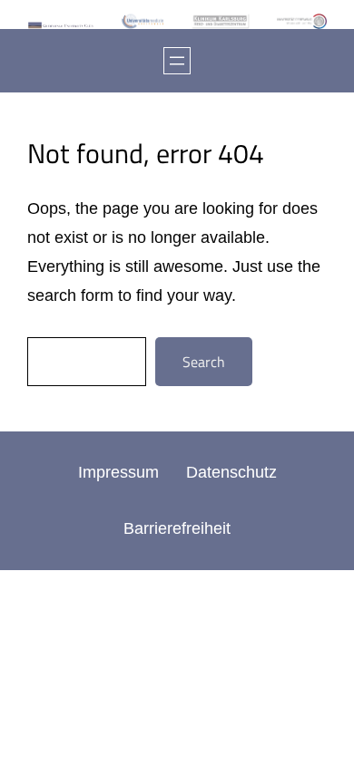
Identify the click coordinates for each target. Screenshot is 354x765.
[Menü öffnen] (177, 60)
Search (203, 362)
